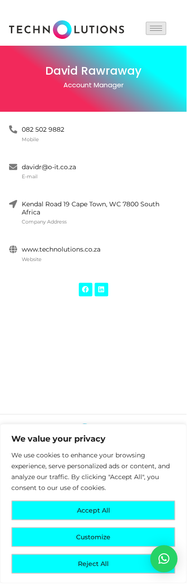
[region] (93, 503)
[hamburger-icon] (156, 28)
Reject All (93, 564)
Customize (93, 537)
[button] (163, 558)
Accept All (93, 510)
